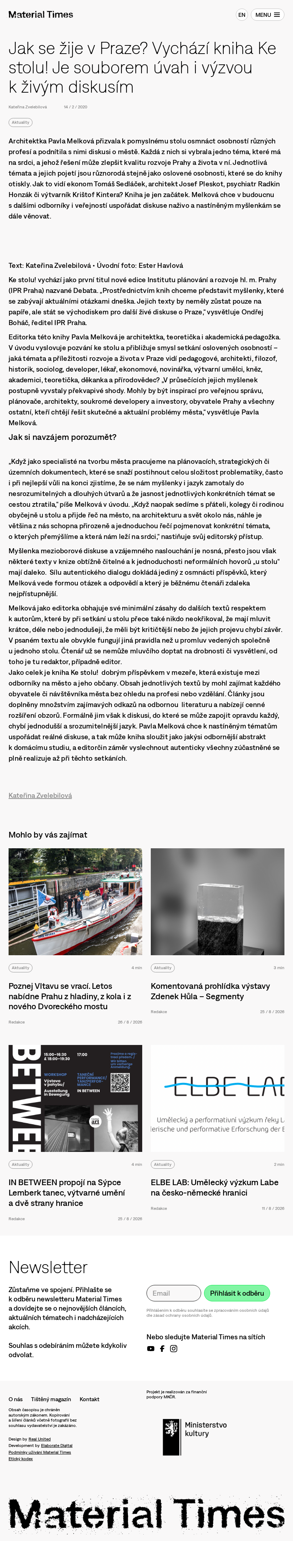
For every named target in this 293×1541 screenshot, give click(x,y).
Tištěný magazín (51, 1399)
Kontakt (89, 1399)
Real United (40, 1439)
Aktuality (20, 122)
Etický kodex (21, 1458)
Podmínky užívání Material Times (40, 1452)
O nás (16, 1399)
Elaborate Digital (57, 1445)
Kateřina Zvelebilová (28, 106)
